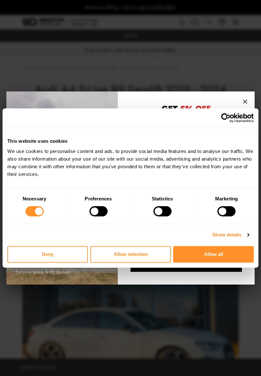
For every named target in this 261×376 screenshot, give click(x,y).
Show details (226, 234)
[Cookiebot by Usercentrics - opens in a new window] (226, 118)
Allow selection (131, 254)
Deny (47, 254)
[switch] (98, 211)
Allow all (213, 254)
